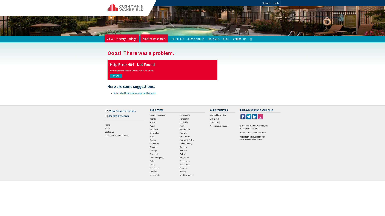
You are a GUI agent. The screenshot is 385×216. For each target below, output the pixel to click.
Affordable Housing (218, 115)
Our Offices (177, 39)
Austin (152, 126)
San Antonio (185, 164)
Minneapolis (185, 129)
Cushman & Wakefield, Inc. (257, 126)
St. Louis (183, 168)
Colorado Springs (157, 157)
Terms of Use (245, 133)
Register (266, 3)
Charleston (154, 143)
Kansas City (184, 119)
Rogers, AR (184, 157)
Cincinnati (154, 154)
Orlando (183, 147)
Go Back (116, 76)
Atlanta (153, 119)
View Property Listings (122, 39)
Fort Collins (154, 168)
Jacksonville (185, 115)
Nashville (183, 133)
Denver (153, 164)
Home (251, 39)
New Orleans (185, 136)
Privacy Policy (259, 133)
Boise (152, 136)
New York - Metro (187, 140)
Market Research (154, 39)
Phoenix (183, 150)
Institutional (215, 122)
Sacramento (185, 161)
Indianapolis (155, 175)
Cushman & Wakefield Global (116, 135)
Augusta (153, 122)
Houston (153, 171)
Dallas (152, 161)
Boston (153, 140)
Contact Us (239, 39)
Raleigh (183, 154)
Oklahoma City (186, 143)
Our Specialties (195, 39)
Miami (182, 126)
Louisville (184, 122)
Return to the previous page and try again (135, 93)
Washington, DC (186, 175)
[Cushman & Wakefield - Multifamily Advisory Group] (131, 8)
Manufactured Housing (219, 126)
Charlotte (154, 147)
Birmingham (155, 133)
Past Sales (213, 39)
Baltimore (154, 129)
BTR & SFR (214, 119)
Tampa (183, 171)
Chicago (153, 150)
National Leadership (158, 115)
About (226, 39)
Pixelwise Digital (255, 139)
